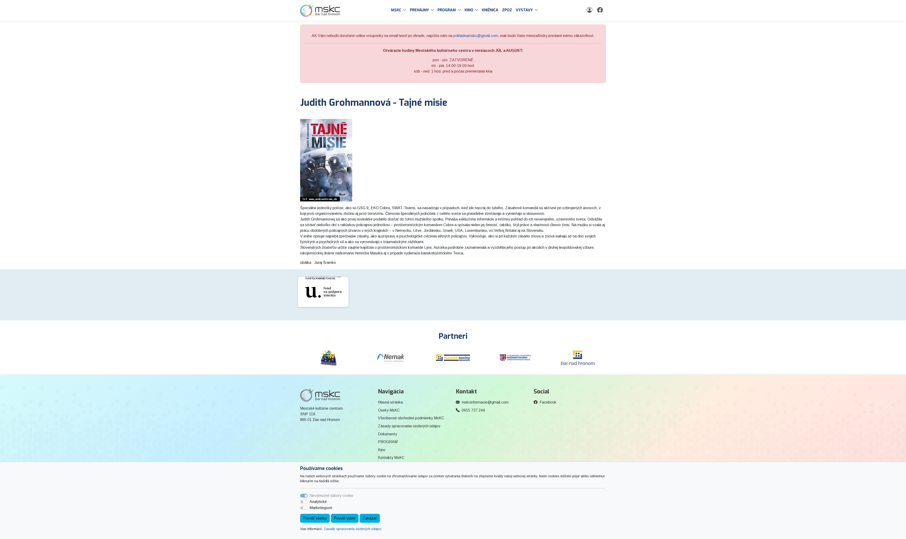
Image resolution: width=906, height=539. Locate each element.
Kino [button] (469, 10)
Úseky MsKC (389, 410)
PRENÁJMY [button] (419, 10)
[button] (405, 10)
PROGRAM (388, 442)
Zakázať (370, 518)
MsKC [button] (396, 10)
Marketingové (321, 508)
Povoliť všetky (315, 518)
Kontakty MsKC (391, 458)
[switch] (304, 502)
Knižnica (490, 10)
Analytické (318, 502)
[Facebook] (600, 10)
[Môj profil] (590, 10)
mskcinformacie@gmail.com (485, 402)
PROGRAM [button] (446, 10)
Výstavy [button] (524, 10)
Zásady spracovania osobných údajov (352, 529)
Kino (381, 450)
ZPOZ (507, 10)
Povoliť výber (345, 518)
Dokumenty (387, 434)
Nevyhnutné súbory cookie (331, 496)
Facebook (548, 402)
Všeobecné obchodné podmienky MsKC (411, 418)
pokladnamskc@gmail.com (475, 36)
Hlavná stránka (390, 402)
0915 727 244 (473, 410)
